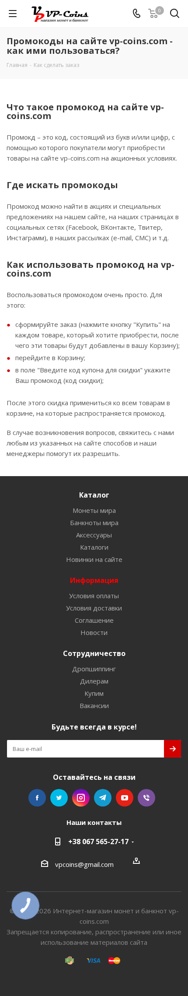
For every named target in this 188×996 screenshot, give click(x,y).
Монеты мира (94, 510)
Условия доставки (94, 607)
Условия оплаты (94, 595)
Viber (146, 798)
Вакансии (94, 705)
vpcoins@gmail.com (84, 864)
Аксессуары (94, 534)
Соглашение (94, 620)
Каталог (94, 495)
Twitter (59, 798)
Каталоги (94, 547)
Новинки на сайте (94, 559)
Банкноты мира (94, 522)
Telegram (102, 798)
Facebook (37, 798)
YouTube (124, 798)
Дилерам (94, 681)
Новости (94, 632)
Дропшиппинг (94, 668)
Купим (94, 693)
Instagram (81, 798)
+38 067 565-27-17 (98, 841)
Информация (94, 580)
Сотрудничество (94, 653)
